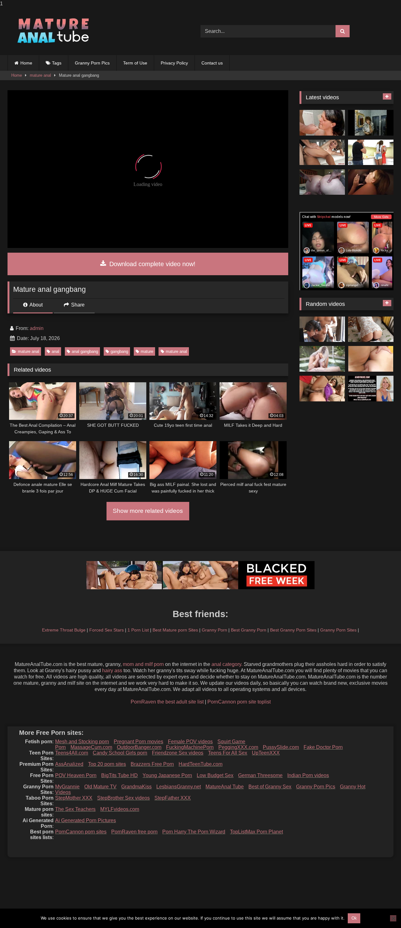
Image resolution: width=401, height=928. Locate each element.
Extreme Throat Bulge (64, 629)
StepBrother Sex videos (123, 798)
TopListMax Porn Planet (256, 831)
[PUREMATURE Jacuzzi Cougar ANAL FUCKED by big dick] (322, 359)
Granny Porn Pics (92, 62)
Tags (56, 62)
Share (77, 304)
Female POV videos (190, 741)
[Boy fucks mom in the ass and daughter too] (370, 152)
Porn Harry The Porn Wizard (193, 831)
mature (147, 351)
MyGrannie (67, 786)
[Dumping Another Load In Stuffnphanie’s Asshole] (322, 182)
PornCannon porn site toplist (239, 701)
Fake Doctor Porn (323, 747)
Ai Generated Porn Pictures (85, 820)
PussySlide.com (281, 747)
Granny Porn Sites (338, 629)
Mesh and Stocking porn (82, 741)
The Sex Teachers (75, 809)
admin (37, 328)
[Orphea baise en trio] (370, 182)
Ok (354, 918)
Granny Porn (214, 629)
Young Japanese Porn (167, 775)
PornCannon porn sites (81, 831)
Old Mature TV (100, 786)
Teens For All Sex (227, 752)
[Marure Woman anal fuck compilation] (322, 152)
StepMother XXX (73, 798)
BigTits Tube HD (119, 775)
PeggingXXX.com (238, 747)
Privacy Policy (174, 62)
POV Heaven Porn (75, 775)
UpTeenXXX (266, 752)
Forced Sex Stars (106, 629)
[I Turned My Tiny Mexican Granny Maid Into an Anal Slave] (322, 329)
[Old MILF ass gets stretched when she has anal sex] (370, 329)
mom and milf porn (143, 664)
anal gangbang (85, 351)
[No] (393, 918)
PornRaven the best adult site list (167, 701)
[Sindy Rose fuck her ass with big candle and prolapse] (370, 388)
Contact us (212, 62)
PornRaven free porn (134, 831)
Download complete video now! (151, 263)
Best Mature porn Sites (175, 629)
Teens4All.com (71, 752)
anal (55, 351)
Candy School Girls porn (120, 752)
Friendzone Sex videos (177, 752)
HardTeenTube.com (200, 764)
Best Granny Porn (248, 629)
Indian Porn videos (308, 775)
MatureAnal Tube (225, 786)
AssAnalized (69, 764)
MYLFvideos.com (119, 809)
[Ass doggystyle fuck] (322, 123)
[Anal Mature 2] (370, 359)
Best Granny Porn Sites (293, 629)
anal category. (226, 664)
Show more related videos (148, 511)
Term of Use (135, 62)
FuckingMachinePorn (190, 747)
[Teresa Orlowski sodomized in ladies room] (370, 123)
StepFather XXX (172, 798)
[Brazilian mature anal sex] (322, 388)
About (36, 304)
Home (26, 62)
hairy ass (112, 670)
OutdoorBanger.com (139, 747)
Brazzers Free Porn (152, 764)
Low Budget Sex (215, 775)
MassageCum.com (91, 747)
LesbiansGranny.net (178, 786)
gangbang (119, 351)
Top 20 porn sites (107, 764)
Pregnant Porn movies (138, 741)
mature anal (40, 75)
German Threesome (260, 775)
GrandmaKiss (136, 786)
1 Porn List (138, 629)
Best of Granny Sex (269, 786)
